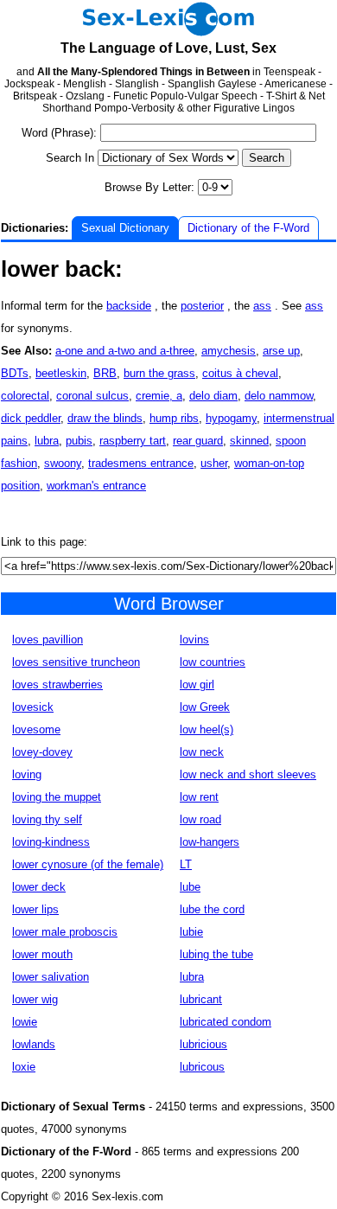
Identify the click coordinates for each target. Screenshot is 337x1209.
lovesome (36, 729)
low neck (202, 751)
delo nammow (279, 395)
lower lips (35, 909)
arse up (281, 350)
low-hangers (209, 841)
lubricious (203, 1044)
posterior (202, 305)
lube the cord (212, 909)
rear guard (198, 440)
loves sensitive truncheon (76, 662)
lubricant (201, 999)
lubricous (202, 1066)
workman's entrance (96, 485)
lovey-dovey (42, 751)
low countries (212, 662)
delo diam (213, 395)
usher (213, 463)
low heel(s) (206, 729)
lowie (24, 1021)
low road (200, 819)
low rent (199, 796)
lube (190, 886)
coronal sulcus (92, 395)
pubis (79, 440)
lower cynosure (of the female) (87, 864)
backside (128, 305)
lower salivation (50, 976)
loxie (23, 1066)
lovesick (33, 706)
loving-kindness (51, 841)
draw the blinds (105, 418)
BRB (105, 373)
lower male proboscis (65, 931)
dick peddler (30, 418)
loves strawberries (57, 684)
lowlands (33, 1044)
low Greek (205, 706)
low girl (197, 684)
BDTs (15, 373)
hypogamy (231, 418)
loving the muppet (56, 796)
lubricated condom (225, 1021)
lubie (191, 931)
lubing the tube (216, 954)
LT (186, 864)
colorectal (25, 395)
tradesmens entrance (141, 463)
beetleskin (60, 373)
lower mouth (42, 954)
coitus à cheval (240, 373)
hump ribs (174, 418)
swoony (62, 463)
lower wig (35, 999)
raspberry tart (132, 440)
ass (262, 305)
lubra (47, 440)
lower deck (39, 886)
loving (26, 774)
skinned (249, 440)
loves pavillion (47, 639)
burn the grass (159, 373)
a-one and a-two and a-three (124, 350)
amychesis (228, 350)
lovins (194, 639)
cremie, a (159, 395)
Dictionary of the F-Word (248, 227)
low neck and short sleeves (248, 774)
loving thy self (47, 819)
